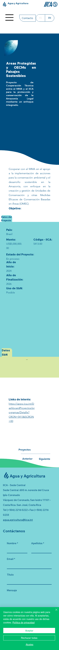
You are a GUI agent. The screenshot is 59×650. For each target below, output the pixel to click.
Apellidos (37, 543)
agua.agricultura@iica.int (18, 519)
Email (11, 559)
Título (10, 574)
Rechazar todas (29, 637)
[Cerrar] (54, 612)
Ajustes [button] (29, 644)
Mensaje (12, 590)
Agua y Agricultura (18, 3)
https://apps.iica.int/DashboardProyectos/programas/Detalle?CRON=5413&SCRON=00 (22, 412)
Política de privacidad (23, 622)
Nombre (12, 543)
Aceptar (29, 630)
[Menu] (9, 17)
